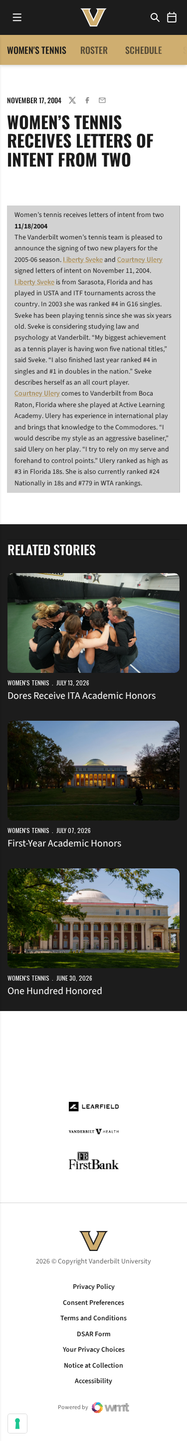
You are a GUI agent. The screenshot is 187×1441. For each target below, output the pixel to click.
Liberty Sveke (83, 260)
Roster (94, 49)
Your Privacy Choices (94, 1350)
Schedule (143, 49)
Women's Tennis (28, 682)
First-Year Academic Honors (64, 843)
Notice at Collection (93, 1366)
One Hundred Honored (54, 991)
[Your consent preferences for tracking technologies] (17, 1423)
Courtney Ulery (140, 260)
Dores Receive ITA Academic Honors (81, 696)
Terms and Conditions (93, 1318)
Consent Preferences (93, 1303)
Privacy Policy (94, 1287)
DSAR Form (94, 1334)
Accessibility (93, 1381)
